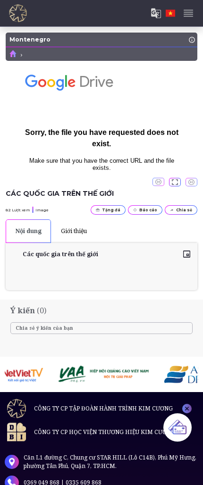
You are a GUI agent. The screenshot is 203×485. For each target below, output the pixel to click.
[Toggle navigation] (188, 13)
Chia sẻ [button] (184, 210)
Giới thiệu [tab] (74, 231)
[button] (175, 182)
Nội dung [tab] (29, 231)
